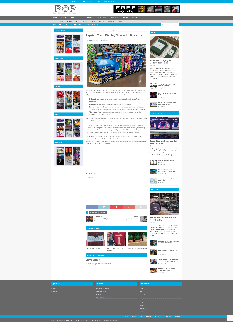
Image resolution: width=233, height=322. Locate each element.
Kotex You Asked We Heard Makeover (167, 94)
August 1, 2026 (155, 65)
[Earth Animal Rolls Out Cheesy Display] (60, 44)
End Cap (93, 21)
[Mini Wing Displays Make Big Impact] (60, 66)
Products (114, 17)
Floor (61, 21)
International (102, 17)
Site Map (98, 300)
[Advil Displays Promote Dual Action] (60, 156)
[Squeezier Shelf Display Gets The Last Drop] (68, 134)
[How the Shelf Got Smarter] (76, 122)
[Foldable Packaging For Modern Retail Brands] (164, 47)
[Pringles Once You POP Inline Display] (60, 134)
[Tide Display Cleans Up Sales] (76, 94)
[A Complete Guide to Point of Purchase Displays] (60, 150)
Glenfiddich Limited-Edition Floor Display (163, 218)
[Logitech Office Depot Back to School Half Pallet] (76, 106)
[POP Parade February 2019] (68, 66)
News (81, 17)
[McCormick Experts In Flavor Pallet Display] (76, 100)
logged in (96, 264)
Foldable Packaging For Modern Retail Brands (161, 61)
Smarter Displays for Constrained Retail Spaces (167, 170)
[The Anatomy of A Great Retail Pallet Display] (60, 94)
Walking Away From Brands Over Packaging (167, 85)
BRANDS (153, 32)
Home (55, 17)
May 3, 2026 (162, 97)
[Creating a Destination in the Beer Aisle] (76, 44)
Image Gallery (57, 1)
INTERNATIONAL (156, 113)
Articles (64, 17)
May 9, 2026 (162, 182)
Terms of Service (114, 320)
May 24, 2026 (163, 88)
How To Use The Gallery (71, 1)
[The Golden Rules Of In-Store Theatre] (68, 128)
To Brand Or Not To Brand (137, 248)
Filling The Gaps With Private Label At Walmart (167, 103)
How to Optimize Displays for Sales (168, 251)
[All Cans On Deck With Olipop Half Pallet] (68, 100)
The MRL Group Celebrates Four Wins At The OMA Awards (168, 260)
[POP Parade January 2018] (76, 72)
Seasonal (103, 212)
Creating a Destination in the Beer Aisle (168, 179)
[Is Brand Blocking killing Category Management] (76, 128)
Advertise (98, 1)
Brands (73, 17)
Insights (90, 17)
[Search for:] (170, 24)
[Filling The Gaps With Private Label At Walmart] (153, 104)
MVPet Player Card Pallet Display (116, 249)
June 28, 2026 (163, 254)
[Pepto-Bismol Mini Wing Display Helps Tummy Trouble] (60, 78)
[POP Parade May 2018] (68, 72)
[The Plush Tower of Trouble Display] (60, 100)
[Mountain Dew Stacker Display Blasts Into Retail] (68, 106)
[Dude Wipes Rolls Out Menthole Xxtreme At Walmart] (68, 122)
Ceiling (120, 21)
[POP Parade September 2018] (60, 72)
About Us (53, 288)
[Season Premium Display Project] (153, 162)
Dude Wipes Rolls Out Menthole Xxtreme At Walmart (168, 242)
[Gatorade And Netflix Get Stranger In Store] (60, 106)
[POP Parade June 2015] (95, 239)
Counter (85, 21)
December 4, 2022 (93, 40)
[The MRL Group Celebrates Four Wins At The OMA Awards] (153, 261)
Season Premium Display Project (166, 161)
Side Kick (69, 21)
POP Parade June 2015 (93, 248)
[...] (156, 78)
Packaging (135, 17)
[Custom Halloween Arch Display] (60, 128)
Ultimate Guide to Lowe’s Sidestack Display (166, 269)
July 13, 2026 (163, 245)
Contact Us (54, 291)
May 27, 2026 (163, 263)
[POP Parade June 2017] (76, 78)
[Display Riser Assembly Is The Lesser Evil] (76, 50)
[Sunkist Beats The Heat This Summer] (76, 66)
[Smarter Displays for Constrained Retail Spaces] (68, 44)
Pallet (77, 21)
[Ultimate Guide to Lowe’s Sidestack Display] (60, 50)
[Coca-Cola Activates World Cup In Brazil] (68, 50)
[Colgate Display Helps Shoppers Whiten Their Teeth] (68, 150)
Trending (125, 17)
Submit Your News (109, 1)
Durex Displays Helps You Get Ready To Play (163, 142)
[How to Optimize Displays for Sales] (153, 252)
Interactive (111, 21)
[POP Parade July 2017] (68, 78)
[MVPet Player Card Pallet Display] (116, 239)
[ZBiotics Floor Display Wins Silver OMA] (76, 38)
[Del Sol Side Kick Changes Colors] (76, 156)
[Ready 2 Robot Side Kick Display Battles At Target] (60, 162)
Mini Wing (101, 21)
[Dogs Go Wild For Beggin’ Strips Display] (76, 162)
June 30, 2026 (163, 164)
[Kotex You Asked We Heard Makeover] (153, 95)
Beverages (93, 212)
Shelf (54, 21)
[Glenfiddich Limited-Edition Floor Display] (68, 38)
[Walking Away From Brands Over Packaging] (153, 86)
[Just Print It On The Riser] (68, 162)
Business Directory (86, 1)
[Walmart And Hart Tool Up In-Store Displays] (76, 150)
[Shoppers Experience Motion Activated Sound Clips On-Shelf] (76, 134)
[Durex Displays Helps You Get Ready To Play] (60, 38)
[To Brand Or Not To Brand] (137, 239)
